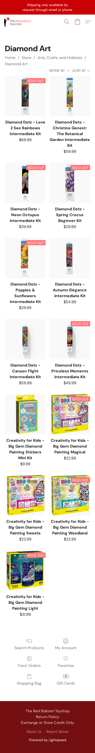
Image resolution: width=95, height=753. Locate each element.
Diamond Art (16, 63)
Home (10, 57)
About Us (34, 731)
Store (26, 57)
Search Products (29, 647)
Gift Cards (66, 683)
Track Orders (29, 665)
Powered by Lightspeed (47, 740)
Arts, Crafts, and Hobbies (60, 57)
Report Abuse (57, 731)
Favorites (66, 665)
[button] (18, 22)
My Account (65, 647)
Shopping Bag (29, 683)
